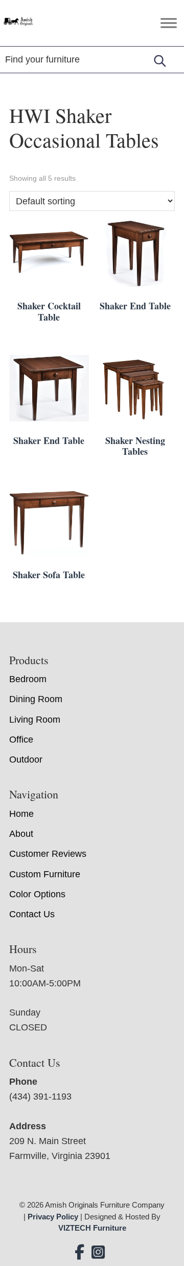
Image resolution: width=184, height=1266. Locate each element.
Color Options (37, 894)
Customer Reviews (47, 854)
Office (21, 739)
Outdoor (25, 759)
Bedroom (28, 679)
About (21, 834)
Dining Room (35, 699)
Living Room (34, 719)
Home (21, 814)
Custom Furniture (44, 874)
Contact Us (32, 914)
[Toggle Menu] (168, 23)
